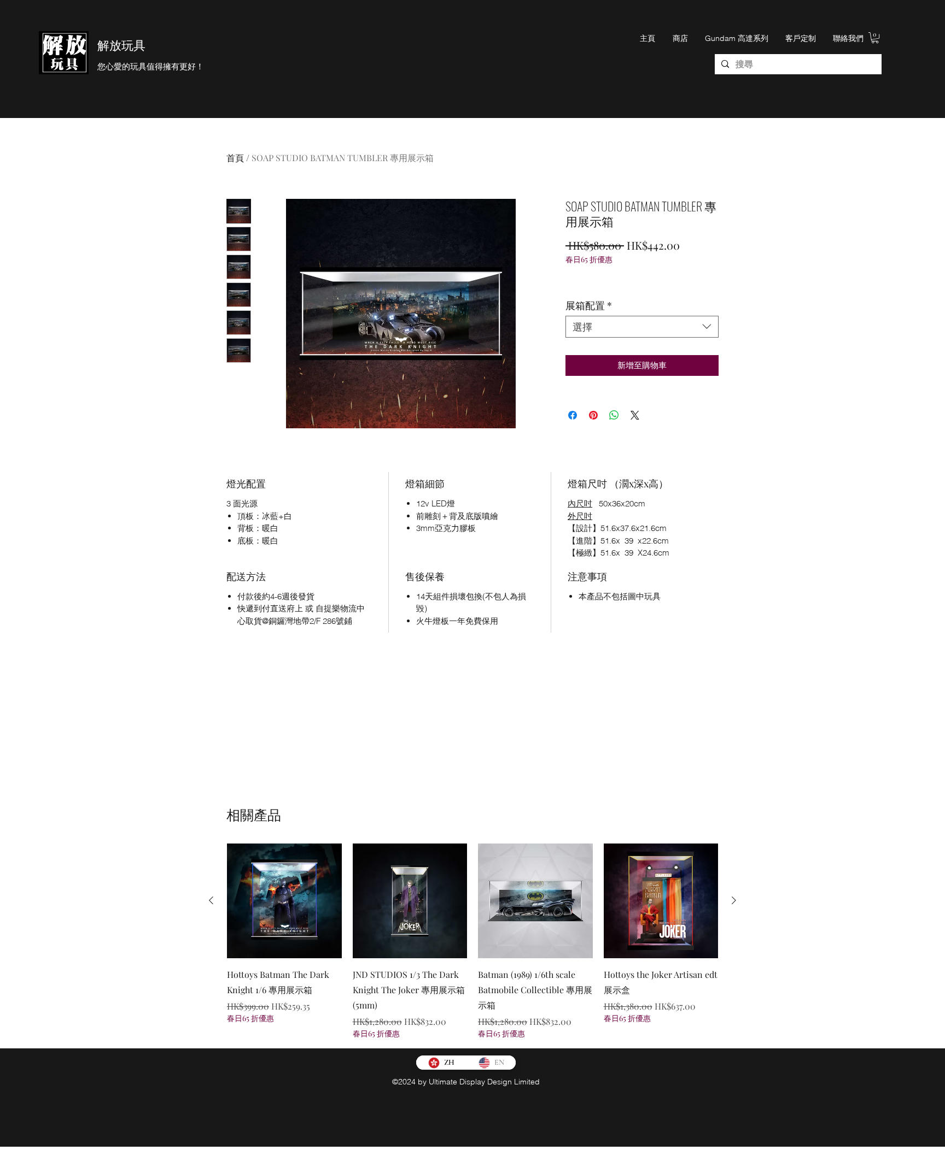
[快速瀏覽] (284, 901)
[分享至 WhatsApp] (614, 415)
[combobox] (642, 327)
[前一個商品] (211, 900)
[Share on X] (634, 415)
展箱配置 (588, 305)
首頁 (235, 157)
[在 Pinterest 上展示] (593, 415)
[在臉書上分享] (572, 415)
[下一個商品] (733, 900)
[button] (875, 37)
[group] (472, 941)
